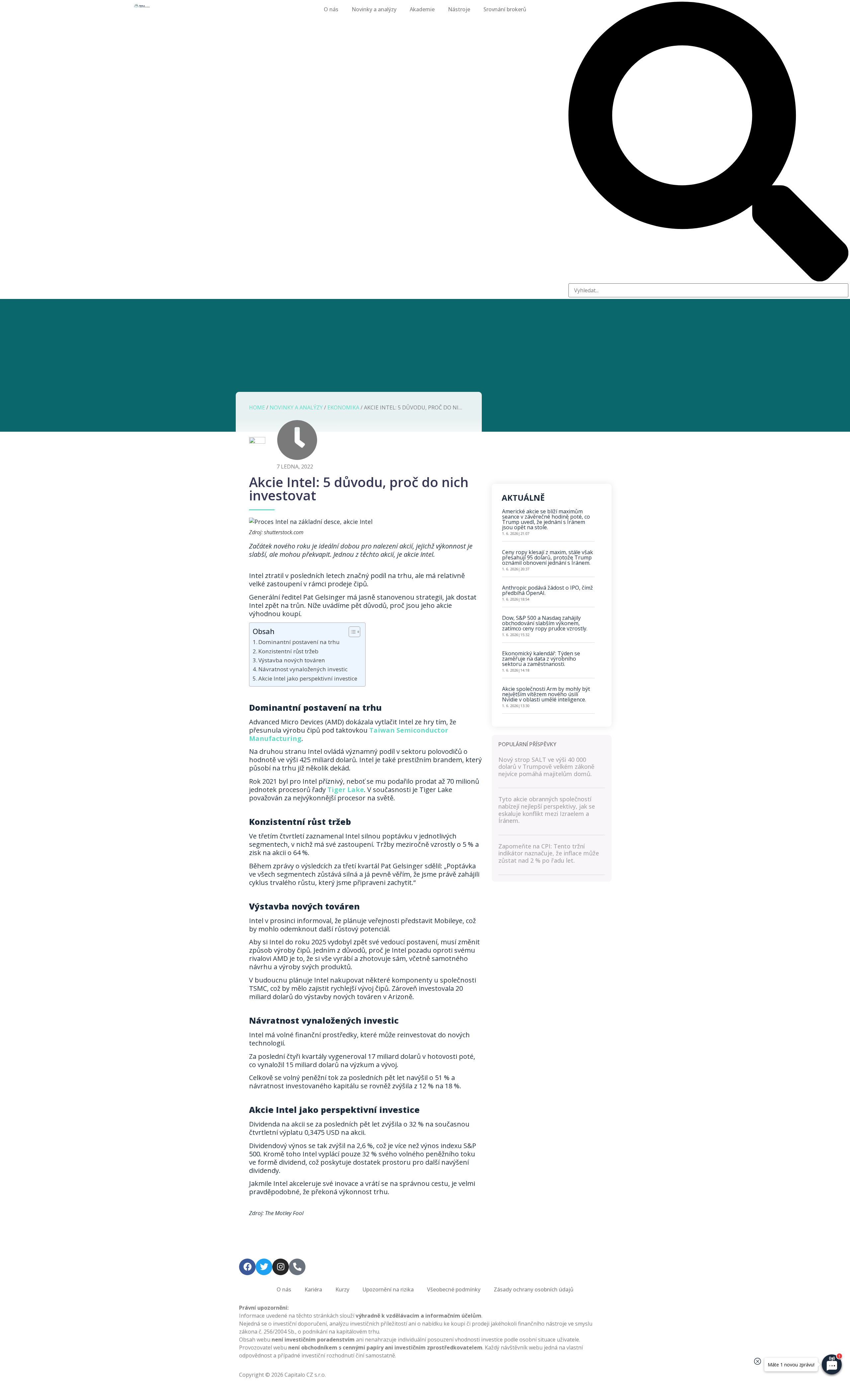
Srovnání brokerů (504, 9)
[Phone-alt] (297, 1267)
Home (257, 407)
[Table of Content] (354, 631)
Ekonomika (343, 407)
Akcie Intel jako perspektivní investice (308, 678)
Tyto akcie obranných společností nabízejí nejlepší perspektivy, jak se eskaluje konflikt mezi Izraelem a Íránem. (546, 810)
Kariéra (313, 1289)
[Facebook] (247, 1267)
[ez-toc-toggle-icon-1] (351, 631)
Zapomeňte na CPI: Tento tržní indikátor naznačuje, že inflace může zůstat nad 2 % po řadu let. (548, 853)
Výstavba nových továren (292, 660)
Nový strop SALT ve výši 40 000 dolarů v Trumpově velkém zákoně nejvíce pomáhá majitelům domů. (546, 767)
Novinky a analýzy (374, 9)
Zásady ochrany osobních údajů (533, 1289)
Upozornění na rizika (388, 1289)
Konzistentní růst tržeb (289, 651)
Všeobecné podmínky (453, 1289)
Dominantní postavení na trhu (299, 642)
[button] (708, 142)
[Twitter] (264, 1267)
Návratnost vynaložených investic (303, 669)
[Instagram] (280, 1267)
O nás (331, 9)
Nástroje (459, 9)
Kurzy (342, 1289)
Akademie (422, 9)
